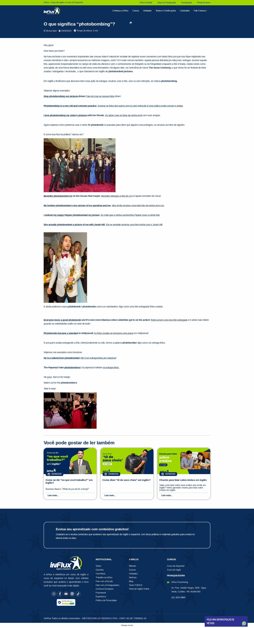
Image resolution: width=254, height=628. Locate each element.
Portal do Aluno (203, 2)
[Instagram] (53, 593)
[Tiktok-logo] (78, 593)
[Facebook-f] (59, 593)
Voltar (213, 617)
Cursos (135, 10)
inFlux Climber (145, 2)
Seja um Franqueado (166, 2)
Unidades (147, 10)
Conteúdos (185, 10)
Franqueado (186, 2)
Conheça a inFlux (120, 10)
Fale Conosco (200, 10)
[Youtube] (66, 593)
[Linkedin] (72, 593)
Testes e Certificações (166, 10)
